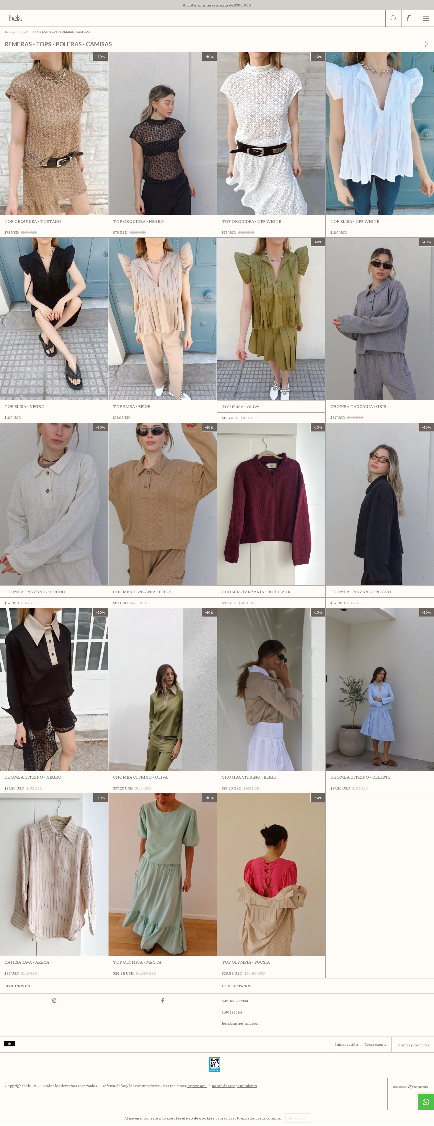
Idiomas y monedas (412, 1044)
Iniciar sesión (346, 1044)
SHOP (23, 31)
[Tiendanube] (410, 1087)
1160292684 (232, 1012)
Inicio (10, 31)
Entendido (298, 1118)
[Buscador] (393, 18)
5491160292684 (235, 1001)
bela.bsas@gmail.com (241, 1023)
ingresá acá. (197, 1085)
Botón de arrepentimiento (234, 1085)
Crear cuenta (375, 1044)
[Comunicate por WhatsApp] (425, 1102)
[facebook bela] (162, 1000)
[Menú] (426, 18)
